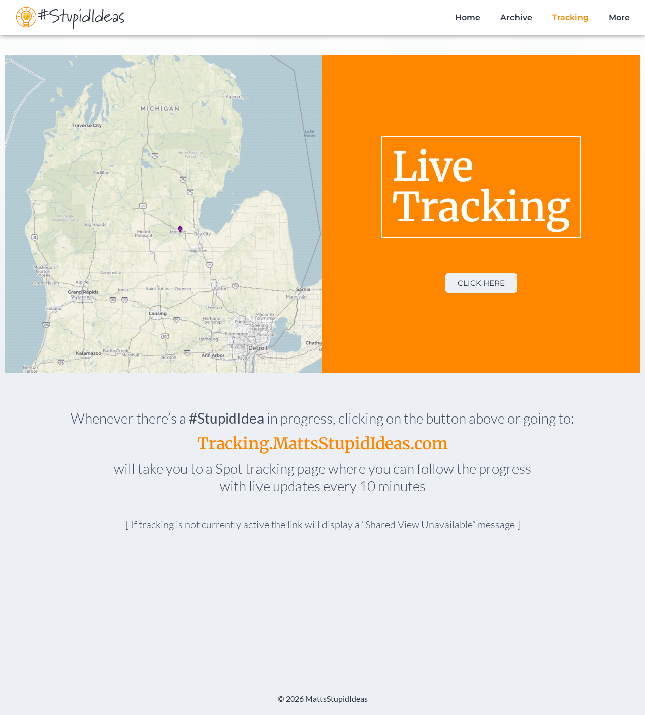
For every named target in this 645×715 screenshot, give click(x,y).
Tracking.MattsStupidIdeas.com (322, 444)
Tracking (570, 17)
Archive (516, 17)
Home (467, 17)
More (619, 17)
